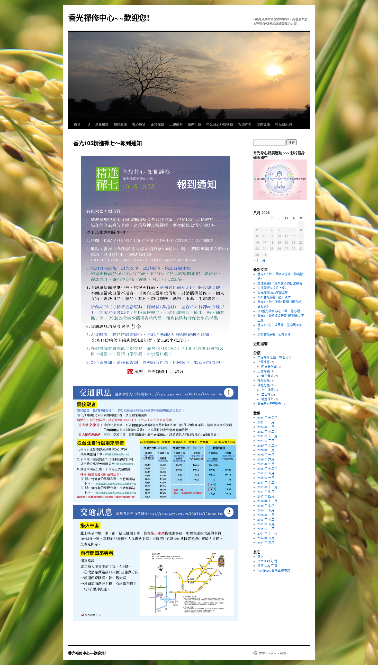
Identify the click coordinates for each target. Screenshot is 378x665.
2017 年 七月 (265, 492)
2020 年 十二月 (267, 445)
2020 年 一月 (265, 455)
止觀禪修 (176, 124)
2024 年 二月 (265, 427)
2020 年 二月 (265, 450)
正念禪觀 (157, 124)
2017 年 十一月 (267, 487)
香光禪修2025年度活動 (272, 292)
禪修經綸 (263, 380)
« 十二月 (259, 260)
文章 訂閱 (267, 561)
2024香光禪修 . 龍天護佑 (274, 297)
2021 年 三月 (265, 441)
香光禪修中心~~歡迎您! (108, 17)
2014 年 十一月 (267, 533)
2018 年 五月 (265, 473)
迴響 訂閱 (267, 566)
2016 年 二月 (265, 515)
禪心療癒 (139, 124)
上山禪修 (267, 390)
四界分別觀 (269, 367)
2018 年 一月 (265, 478)
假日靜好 (267, 376)
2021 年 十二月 (267, 436)
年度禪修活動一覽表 (271, 357)
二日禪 (266, 394)
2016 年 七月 (265, 505)
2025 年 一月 (265, 422)
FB (88, 124)
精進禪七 (267, 399)
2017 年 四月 (265, 496)
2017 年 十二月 (267, 482)
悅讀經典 (244, 124)
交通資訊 (263, 124)
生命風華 (102, 124)
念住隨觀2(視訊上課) (271, 288)
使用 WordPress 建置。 (273, 653)
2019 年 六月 (265, 459)
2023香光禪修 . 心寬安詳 (274, 334)
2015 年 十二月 (267, 519)
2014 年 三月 (265, 542)
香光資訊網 (283, 124)
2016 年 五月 (265, 510)
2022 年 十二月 (267, 431)
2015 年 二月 (265, 529)
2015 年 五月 (265, 524)
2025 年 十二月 (267, 417)
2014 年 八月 (265, 538)
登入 (260, 556)
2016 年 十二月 (267, 501)
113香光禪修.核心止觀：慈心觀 (278, 311)
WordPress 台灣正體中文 (273, 570)
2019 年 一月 (265, 464)
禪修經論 (120, 124)
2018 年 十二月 (267, 468)
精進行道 (194, 124)
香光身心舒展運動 (219, 124)
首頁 (77, 124)
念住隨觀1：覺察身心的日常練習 (279, 283)
